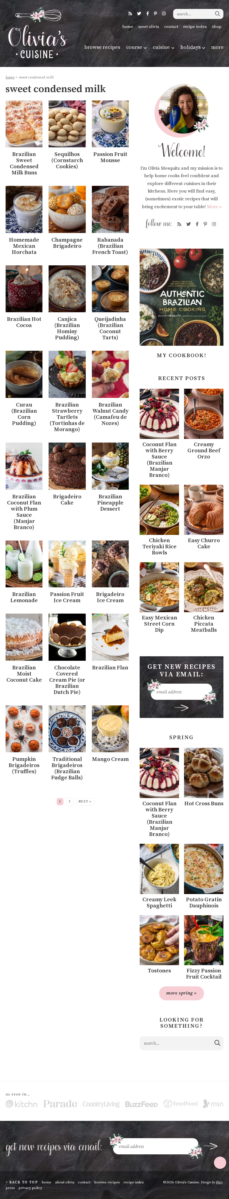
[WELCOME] (181, 121)
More (217, 47)
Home (127, 26)
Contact (171, 26)
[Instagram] (164, 14)
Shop (216, 26)
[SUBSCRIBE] (182, 708)
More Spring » (181, 993)
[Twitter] (139, 14)
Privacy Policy (30, 1188)
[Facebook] (147, 14)
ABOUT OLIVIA (64, 1182)
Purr (219, 1182)
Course (134, 47)
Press (10, 1188)
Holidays (190, 47)
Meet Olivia (148, 26)
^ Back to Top (22, 1182)
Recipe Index (195, 26)
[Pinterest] (155, 14)
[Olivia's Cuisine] (37, 33)
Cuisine (161, 47)
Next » (85, 802)
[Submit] (217, 14)
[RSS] (130, 14)
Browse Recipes (102, 47)
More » (214, 207)
